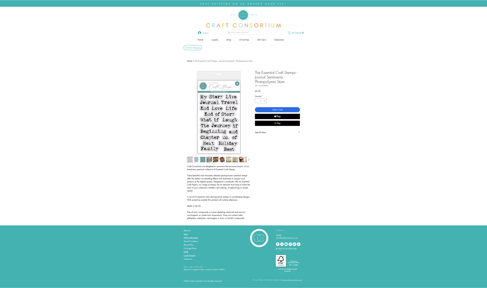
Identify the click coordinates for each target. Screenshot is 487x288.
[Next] (472, 3)
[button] (297, 32)
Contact (187, 259)
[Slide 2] (244, 0)
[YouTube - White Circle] (286, 244)
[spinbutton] (260, 101)
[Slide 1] (242, 0)
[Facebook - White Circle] (278, 244)
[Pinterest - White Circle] (290, 244)
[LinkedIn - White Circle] (298, 244)
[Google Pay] (277, 123)
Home (189, 61)
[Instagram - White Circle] (282, 244)
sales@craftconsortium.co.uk (287, 237)
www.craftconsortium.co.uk (292, 280)
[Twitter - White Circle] (294, 244)
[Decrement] (256, 101)
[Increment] (264, 101)
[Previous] (14, 3)
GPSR (186, 252)
